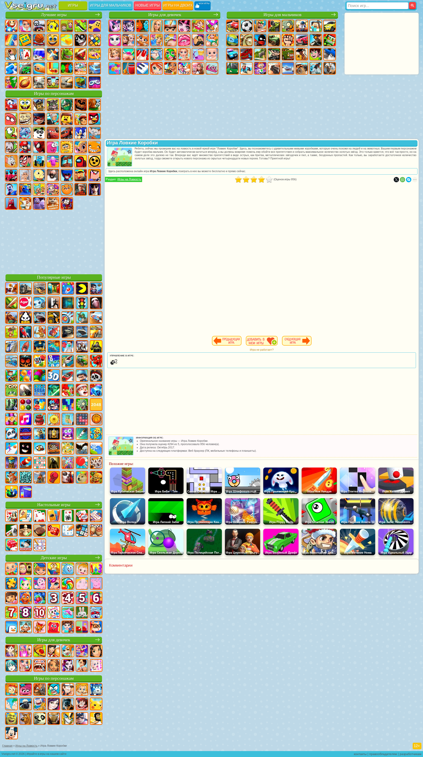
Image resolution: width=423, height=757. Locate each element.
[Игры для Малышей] (11, 569)
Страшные (80, 40)
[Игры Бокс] (54, 477)
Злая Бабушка (52, 118)
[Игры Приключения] (11, 332)
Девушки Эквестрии (128, 26)
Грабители (274, 54)
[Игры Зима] (96, 448)
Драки (288, 40)
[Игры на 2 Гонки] (96, 318)
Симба (66, 189)
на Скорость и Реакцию (11, 68)
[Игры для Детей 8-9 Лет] (25, 613)
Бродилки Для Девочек (198, 26)
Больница (128, 54)
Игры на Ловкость (129, 179)
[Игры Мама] (82, 666)
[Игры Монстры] (68, 434)
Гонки (301, 40)
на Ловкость (80, 26)
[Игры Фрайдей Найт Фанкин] (54, 405)
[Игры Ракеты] (82, 434)
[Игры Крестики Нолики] (39, 545)
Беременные (212, 40)
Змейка (39, 68)
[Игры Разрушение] (54, 419)
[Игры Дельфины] (68, 613)
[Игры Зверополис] (39, 690)
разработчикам (410, 754)
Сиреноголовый (66, 161)
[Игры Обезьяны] (25, 627)
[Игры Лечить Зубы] (39, 666)
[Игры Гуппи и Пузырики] (82, 690)
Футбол (246, 26)
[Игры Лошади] (11, 318)
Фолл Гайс (52, 161)
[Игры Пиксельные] (11, 376)
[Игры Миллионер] (25, 434)
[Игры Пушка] (25, 463)
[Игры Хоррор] (25, 448)
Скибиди (25, 203)
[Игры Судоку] (68, 531)
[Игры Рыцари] (96, 477)
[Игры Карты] (39, 516)
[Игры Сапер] (82, 531)
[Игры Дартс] (54, 448)
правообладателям (383, 754)
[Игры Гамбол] (54, 690)
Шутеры (246, 68)
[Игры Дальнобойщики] (25, 289)
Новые (11, 26)
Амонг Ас (80, 161)
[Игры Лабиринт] (25, 477)
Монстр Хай (184, 26)
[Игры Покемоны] (96, 704)
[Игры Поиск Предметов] (11, 405)
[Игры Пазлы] (11, 584)
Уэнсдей (94, 189)
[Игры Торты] (39, 419)
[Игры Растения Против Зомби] (82, 405)
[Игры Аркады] (82, 289)
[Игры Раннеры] (39, 434)
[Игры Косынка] (54, 516)
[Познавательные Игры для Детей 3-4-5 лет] (54, 569)
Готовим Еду (170, 68)
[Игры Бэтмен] (68, 704)
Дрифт (329, 54)
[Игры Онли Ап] (39, 477)
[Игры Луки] (68, 318)
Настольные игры (53, 504)
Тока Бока (39, 189)
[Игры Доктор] (68, 347)
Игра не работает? (262, 349)
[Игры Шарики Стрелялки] (68, 289)
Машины (329, 26)
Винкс (156, 68)
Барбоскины (94, 133)
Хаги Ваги (66, 175)
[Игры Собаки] (68, 651)
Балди (39, 175)
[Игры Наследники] (54, 704)
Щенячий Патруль (39, 104)
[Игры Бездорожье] (68, 332)
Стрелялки (274, 68)
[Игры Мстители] (82, 719)
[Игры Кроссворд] (54, 361)
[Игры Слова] (68, 448)
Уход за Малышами (212, 54)
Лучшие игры (54, 14)
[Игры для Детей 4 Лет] (68, 598)
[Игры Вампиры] (68, 477)
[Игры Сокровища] (11, 419)
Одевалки (156, 40)
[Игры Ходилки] (11, 448)
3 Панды (39, 133)
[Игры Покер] (82, 516)
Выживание (260, 54)
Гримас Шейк (39, 203)
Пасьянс (25, 54)
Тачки (52, 133)
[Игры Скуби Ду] (25, 719)
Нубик (94, 175)
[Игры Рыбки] (25, 598)
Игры (73, 5)
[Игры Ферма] (68, 390)
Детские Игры (52, 26)
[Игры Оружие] (25, 390)
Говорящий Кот (52, 104)
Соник (80, 133)
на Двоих (66, 26)
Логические (94, 40)
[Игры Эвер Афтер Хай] (68, 666)
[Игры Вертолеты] (54, 332)
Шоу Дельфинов (25, 133)
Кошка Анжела (114, 40)
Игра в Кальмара (11, 175)
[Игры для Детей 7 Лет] (11, 613)
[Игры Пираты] (96, 376)
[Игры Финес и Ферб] (11, 704)
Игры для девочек (164, 14)
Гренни (52, 175)
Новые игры (147, 5)
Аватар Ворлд (52, 189)
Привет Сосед (11, 189)
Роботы (329, 40)
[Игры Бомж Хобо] (96, 719)
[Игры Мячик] (96, 419)
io (66, 40)
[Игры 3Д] (54, 376)
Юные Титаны (25, 161)
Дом (198, 68)
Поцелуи (184, 40)
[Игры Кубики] (39, 361)
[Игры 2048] (96, 405)
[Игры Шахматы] (25, 531)
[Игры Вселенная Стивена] (82, 704)
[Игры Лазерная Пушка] (11, 390)
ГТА (301, 54)
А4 (25, 175)
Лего (66, 118)
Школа (11, 82)
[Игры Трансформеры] (68, 719)
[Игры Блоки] (39, 405)
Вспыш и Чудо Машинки (66, 133)
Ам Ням (11, 133)
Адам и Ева (66, 147)
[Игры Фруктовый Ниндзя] (11, 303)
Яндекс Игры (94, 26)
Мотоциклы (246, 40)
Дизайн (114, 68)
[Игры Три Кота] (39, 627)
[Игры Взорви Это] (39, 303)
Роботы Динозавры (246, 54)
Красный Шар (11, 118)
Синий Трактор (39, 161)
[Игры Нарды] (54, 531)
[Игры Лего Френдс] (96, 651)
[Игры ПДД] (82, 303)
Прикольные (80, 54)
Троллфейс (25, 118)
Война (66, 82)
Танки (274, 26)
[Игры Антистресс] (96, 434)
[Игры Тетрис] (68, 405)
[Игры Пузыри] (39, 598)
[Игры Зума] (39, 376)
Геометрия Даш (25, 40)
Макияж (170, 54)
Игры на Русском (39, 54)
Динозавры (66, 54)
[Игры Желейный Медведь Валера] (54, 627)
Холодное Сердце (128, 40)
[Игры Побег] (54, 303)
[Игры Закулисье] (54, 463)
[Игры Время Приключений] (39, 704)
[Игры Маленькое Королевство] (82, 584)
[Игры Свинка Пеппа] (96, 584)
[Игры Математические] (96, 569)
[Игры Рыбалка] (68, 361)
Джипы (301, 68)
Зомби (288, 26)
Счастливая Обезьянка (94, 147)
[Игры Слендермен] (96, 303)
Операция (156, 54)
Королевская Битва (301, 26)
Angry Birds (94, 118)
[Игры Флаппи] (39, 448)
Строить (80, 82)
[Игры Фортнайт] (82, 347)
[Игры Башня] (11, 463)
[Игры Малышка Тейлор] (68, 627)
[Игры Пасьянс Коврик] (11, 531)
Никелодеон (80, 68)
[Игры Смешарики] (68, 569)
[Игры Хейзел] (82, 569)
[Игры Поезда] (11, 347)
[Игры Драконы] (96, 361)
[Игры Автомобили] (39, 289)
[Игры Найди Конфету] (68, 584)
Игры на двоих (178, 5)
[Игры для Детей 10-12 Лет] (39, 613)
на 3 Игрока (66, 68)
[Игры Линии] (25, 405)
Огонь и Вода (142, 26)
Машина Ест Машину (288, 54)
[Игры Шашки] (39, 531)
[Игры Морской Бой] (54, 347)
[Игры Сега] (39, 390)
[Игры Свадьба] (25, 666)
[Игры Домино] (96, 516)
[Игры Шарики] (25, 376)
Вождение (39, 82)
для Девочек (25, 26)
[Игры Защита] (82, 318)
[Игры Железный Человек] (54, 719)
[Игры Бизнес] (68, 419)
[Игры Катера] (68, 376)
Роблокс (80, 175)
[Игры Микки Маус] (11, 733)
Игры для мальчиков (110, 5)
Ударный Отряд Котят (11, 147)
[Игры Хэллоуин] (25, 361)
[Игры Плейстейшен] (11, 477)
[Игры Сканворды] (39, 463)
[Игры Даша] (11, 598)
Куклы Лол (212, 68)
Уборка (128, 68)
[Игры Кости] (11, 545)
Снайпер (315, 40)
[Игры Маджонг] (25, 516)
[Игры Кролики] (96, 613)
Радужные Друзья (25, 189)
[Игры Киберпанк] (96, 347)
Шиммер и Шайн (80, 147)
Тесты (170, 26)
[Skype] (408, 179)
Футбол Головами (52, 82)
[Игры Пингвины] (11, 627)
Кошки (142, 40)
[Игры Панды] (11, 434)
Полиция (232, 54)
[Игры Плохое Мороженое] (25, 318)
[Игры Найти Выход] (68, 303)
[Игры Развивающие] (39, 569)
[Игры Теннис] (82, 463)
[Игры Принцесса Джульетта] (25, 584)
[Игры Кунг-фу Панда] (39, 719)
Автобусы (232, 68)
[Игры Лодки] (25, 347)
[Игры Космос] (25, 332)
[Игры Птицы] (82, 448)
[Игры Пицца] (39, 651)
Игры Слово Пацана (80, 189)
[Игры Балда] (96, 463)
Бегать (260, 68)
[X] (396, 179)
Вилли (11, 104)
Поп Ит (11, 40)
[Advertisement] (53, 241)
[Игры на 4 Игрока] (54, 289)
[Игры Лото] (96, 531)
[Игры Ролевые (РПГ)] (96, 289)
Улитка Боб (94, 104)
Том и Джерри (11, 161)
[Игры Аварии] (11, 361)
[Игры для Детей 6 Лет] (96, 598)
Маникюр (142, 54)
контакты (360, 754)
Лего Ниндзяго (66, 104)
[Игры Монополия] (25, 545)
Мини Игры (94, 54)
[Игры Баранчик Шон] (25, 704)
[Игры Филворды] (82, 419)
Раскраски (212, 26)
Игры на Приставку (94, 82)
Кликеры (11, 54)
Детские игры (54, 557)
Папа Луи (198, 40)
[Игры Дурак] (11, 516)
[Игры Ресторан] (54, 651)
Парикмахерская (170, 40)
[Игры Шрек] (11, 719)
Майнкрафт (315, 26)
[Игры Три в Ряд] (96, 390)
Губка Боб (25, 104)
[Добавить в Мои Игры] (262, 341)
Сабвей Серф (80, 118)
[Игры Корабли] (82, 332)
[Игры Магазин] (25, 651)
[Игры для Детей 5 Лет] (82, 598)
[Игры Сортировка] (25, 492)
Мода (198, 54)
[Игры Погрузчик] (54, 318)
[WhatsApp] (402, 179)
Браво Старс (94, 161)
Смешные (52, 40)
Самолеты (288, 68)
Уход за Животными (184, 68)
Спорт (39, 40)
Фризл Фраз (52, 147)
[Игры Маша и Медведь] (25, 569)
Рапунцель (114, 54)
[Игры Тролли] (25, 690)
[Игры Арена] (39, 332)
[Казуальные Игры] (68, 463)
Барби (156, 26)
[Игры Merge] (11, 492)
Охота (329, 68)
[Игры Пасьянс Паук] (68, 516)
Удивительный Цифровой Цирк (66, 203)
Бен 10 (315, 54)
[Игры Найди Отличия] (82, 627)
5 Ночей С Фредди (80, 104)
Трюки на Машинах (25, 68)
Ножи (52, 54)
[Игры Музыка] (25, 419)
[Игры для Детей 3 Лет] (54, 598)
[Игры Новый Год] (82, 390)
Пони (114, 26)
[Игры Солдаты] (82, 376)
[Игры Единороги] (54, 584)
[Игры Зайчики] (82, 613)
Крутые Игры (94, 68)
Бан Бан (11, 203)
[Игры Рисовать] (54, 613)
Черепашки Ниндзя (232, 40)
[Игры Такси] (96, 332)
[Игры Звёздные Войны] (54, 390)
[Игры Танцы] (82, 651)
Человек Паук (39, 147)
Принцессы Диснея (184, 54)
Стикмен (260, 40)
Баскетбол (25, 82)
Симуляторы (39, 26)
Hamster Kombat (52, 203)
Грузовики (274, 40)
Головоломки (52, 68)
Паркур (315, 68)
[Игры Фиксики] (11, 690)
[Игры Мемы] (82, 477)
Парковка (232, 26)
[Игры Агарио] (25, 303)
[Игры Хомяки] (96, 627)
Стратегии (260, 26)
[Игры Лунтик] (39, 584)
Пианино (142, 68)
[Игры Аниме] (11, 666)
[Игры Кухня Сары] (11, 651)
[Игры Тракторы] (82, 361)
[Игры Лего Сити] (39, 347)
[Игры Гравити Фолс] (68, 690)
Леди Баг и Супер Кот (39, 118)
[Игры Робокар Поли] (96, 690)
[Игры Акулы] (39, 318)
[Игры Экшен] (11, 289)
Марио (25, 147)
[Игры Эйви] (54, 666)
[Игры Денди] (54, 434)
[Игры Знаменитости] (96, 666)
